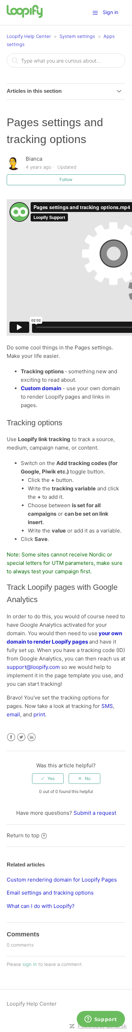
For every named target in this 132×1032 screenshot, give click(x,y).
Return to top (23, 835)
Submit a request (95, 813)
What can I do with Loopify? (41, 906)
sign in (30, 964)
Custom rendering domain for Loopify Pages (62, 879)
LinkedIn (31, 737)
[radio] (48, 778)
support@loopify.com (33, 667)
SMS (107, 706)
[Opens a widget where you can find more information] (100, 1019)
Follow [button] (66, 179)
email (13, 714)
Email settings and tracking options (50, 892)
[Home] (25, 16)
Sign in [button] (110, 12)
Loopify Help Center (29, 36)
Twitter (21, 737)
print (39, 714)
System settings (77, 36)
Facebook (11, 737)
